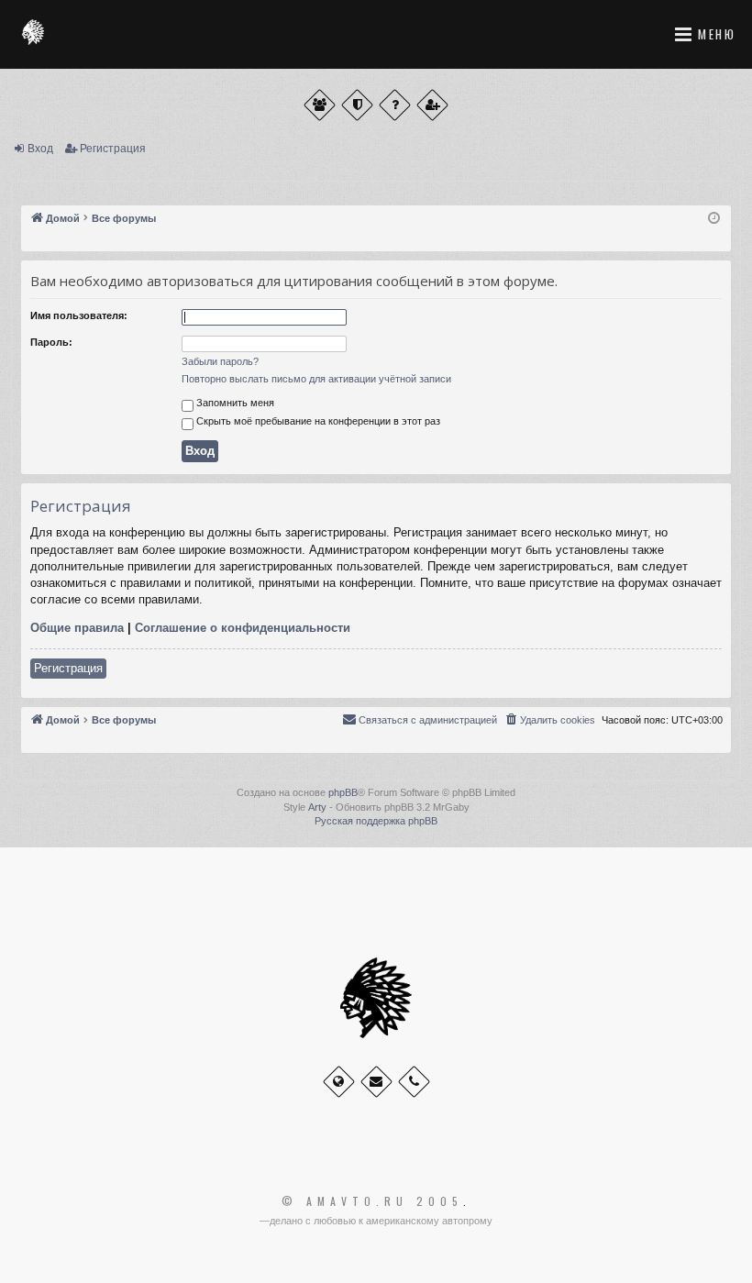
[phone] (414, 1081)
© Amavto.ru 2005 (372, 1201)
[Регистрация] (432, 105)
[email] (376, 1081)
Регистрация (113, 148)
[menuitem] (549, 720)
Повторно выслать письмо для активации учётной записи (316, 378)
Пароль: (51, 342)
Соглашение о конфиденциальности (242, 628)
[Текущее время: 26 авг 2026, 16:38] (714, 218)
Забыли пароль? (220, 361)
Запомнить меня (234, 402)
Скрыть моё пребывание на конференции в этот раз (317, 420)
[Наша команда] (357, 105)
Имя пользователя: (78, 315)
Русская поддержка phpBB (376, 820)
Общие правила (77, 628)
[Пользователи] (319, 105)
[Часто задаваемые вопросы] (394, 105)
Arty (317, 807)
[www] (338, 1081)
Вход (40, 148)
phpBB (343, 792)
